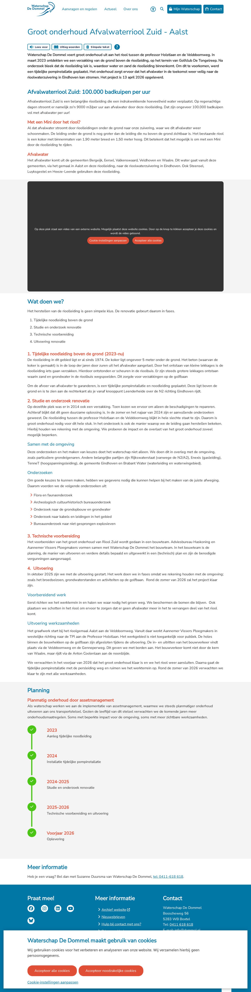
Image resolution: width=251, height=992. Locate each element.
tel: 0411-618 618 (168, 876)
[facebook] (31, 908)
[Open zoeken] (162, 9)
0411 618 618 (181, 924)
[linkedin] (57, 908)
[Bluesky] (31, 920)
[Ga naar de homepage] (41, 9)
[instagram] (44, 908)
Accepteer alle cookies (52, 970)
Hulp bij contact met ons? (121, 924)
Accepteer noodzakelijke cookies (110, 970)
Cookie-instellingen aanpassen (52, 982)
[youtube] (70, 908)
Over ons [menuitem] (131, 9)
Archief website (114, 909)
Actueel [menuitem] (110, 9)
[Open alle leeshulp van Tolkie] (117, 47)
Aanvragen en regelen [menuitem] (79, 9)
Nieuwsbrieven (113, 917)
